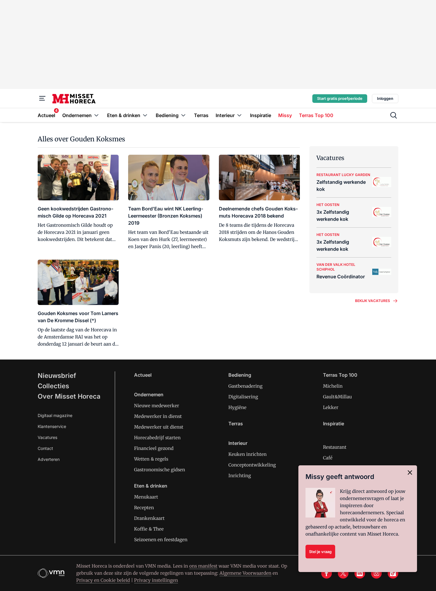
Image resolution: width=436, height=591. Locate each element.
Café (327, 458)
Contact (45, 448)
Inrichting (239, 475)
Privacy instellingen (156, 580)
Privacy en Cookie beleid (103, 580)
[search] (393, 115)
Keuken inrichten (247, 454)
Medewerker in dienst (158, 416)
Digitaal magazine (55, 415)
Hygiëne (237, 407)
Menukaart (146, 497)
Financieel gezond (154, 448)
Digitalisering (243, 397)
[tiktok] (393, 573)
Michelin (333, 386)
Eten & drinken (150, 486)
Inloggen (385, 98)
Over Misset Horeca (69, 396)
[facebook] (326, 573)
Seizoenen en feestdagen (160, 539)
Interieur (237, 443)
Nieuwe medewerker (156, 405)
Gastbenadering (245, 386)
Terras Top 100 (340, 375)
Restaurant (334, 447)
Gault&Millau (337, 397)
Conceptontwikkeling (252, 465)
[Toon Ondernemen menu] (96, 115)
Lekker (330, 407)
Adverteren (49, 459)
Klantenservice (52, 426)
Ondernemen (148, 394)
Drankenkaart (149, 518)
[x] (343, 573)
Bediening (239, 375)
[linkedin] (359, 573)
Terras (235, 424)
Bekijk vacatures (372, 300)
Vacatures (47, 437)
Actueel (143, 375)
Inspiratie (333, 424)
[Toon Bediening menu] (183, 115)
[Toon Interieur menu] (239, 115)
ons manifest (203, 566)
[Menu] (42, 98)
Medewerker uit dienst (158, 427)
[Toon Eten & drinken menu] (145, 115)
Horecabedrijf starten (157, 437)
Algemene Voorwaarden (245, 573)
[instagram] (376, 573)
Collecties (53, 386)
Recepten (144, 507)
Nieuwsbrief (57, 375)
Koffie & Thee (149, 529)
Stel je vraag (320, 551)
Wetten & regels (151, 459)
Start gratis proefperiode (339, 98)
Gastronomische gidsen (159, 469)
